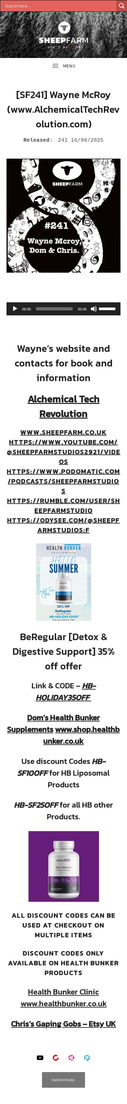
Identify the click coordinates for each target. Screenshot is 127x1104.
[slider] (108, 308)
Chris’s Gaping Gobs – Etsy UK (63, 1023)
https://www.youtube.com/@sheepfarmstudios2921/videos (63, 451)
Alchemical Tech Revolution (64, 406)
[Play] (15, 309)
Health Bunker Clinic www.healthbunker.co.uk (64, 997)
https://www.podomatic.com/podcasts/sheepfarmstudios (63, 481)
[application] (63, 309)
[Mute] (94, 309)
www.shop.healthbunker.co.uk (81, 735)
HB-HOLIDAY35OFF (66, 691)
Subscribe (64, 1080)
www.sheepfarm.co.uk (64, 432)
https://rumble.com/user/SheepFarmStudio (63, 505)
